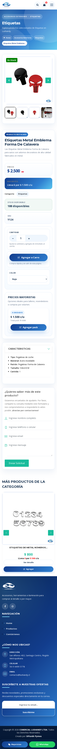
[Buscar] (37, 5)
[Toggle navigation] (52, 5)
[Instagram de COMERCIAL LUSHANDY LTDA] (13, 606)
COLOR (12, 273)
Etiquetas (39, 38)
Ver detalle (29, 562)
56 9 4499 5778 (17, 666)
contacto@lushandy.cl (20, 674)
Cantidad (14, 232)
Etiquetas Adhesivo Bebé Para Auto (28, 547)
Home (8, 38)
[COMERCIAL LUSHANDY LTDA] (11, 586)
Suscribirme (28, 712)
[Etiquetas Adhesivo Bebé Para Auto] (28, 518)
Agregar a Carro (30, 257)
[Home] (8, 5)
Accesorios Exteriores (22, 38)
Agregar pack (30, 327)
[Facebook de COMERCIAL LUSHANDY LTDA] (5, 606)
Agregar (30, 569)
